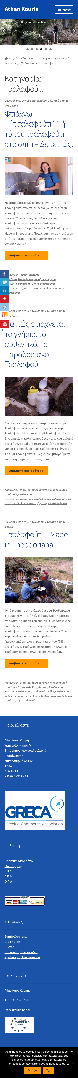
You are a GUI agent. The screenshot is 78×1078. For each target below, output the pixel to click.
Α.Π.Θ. (9, 876)
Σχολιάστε (11, 106)
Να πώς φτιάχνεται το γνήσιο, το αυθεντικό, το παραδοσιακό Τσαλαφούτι (35, 343)
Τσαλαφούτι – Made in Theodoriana (36, 539)
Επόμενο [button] (73, 31)
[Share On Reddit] (4, 307)
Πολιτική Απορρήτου (19, 861)
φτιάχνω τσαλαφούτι (53, 503)
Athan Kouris (21, 9)
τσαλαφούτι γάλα (43, 691)
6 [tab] (50, 49)
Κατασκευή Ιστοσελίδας (21, 952)
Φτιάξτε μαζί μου (45, 279)
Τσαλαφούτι (25, 279)
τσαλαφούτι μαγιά (27, 283)
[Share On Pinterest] (4, 299)
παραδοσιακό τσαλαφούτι (32, 499)
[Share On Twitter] (4, 282)
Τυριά (56, 58)
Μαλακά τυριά (30, 63)
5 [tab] (46, 49)
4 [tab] (41, 49)
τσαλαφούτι (23, 691)
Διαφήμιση (12, 942)
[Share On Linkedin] (4, 290)
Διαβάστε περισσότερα (26, 255)
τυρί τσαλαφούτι (26, 700)
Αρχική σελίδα (17, 58)
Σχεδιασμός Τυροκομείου (22, 957)
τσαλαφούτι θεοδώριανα (40, 696)
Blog (31, 58)
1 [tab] (27, 49)
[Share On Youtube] (4, 324)
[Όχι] (73, 1062)
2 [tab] (32, 49)
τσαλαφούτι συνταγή (25, 503)
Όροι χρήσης (13, 866)
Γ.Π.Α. (8, 871)
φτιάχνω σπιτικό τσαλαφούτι (35, 288)
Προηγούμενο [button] (5, 31)
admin (64, 100)
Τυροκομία (43, 58)
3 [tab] (37, 49)
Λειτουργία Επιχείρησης (33, 687)
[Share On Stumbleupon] (4, 315)
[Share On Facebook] (4, 274)
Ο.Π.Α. (9, 881)
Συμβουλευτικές (16, 936)
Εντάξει (32, 1070)
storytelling (27, 490)
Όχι (48, 1070)
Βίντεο (9, 947)
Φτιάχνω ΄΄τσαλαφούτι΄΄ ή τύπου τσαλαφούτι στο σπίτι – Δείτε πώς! (39, 128)
